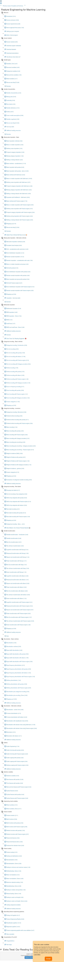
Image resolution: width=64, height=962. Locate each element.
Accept (48, 959)
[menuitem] (1, 3)
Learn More (37, 954)
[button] (1, 1)
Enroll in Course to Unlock (32, 957)
